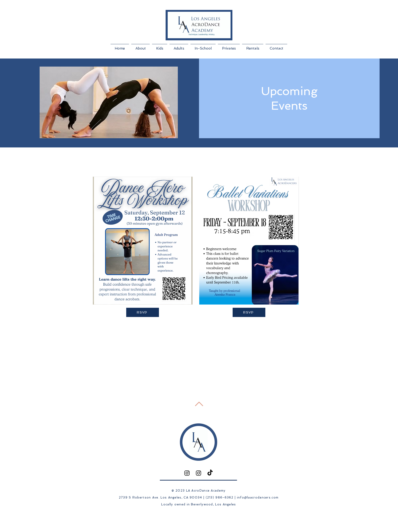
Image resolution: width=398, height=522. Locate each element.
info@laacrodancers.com (258, 497)
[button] (140, 46)
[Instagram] (187, 472)
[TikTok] (210, 472)
